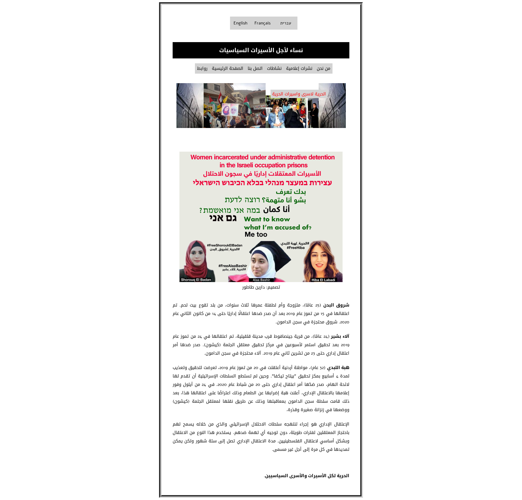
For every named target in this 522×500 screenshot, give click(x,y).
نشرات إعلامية (299, 68)
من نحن (323, 68)
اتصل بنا (255, 68)
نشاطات (274, 68)
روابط (202, 68)
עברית (286, 23)
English (240, 23)
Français (262, 23)
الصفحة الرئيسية (227, 68)
